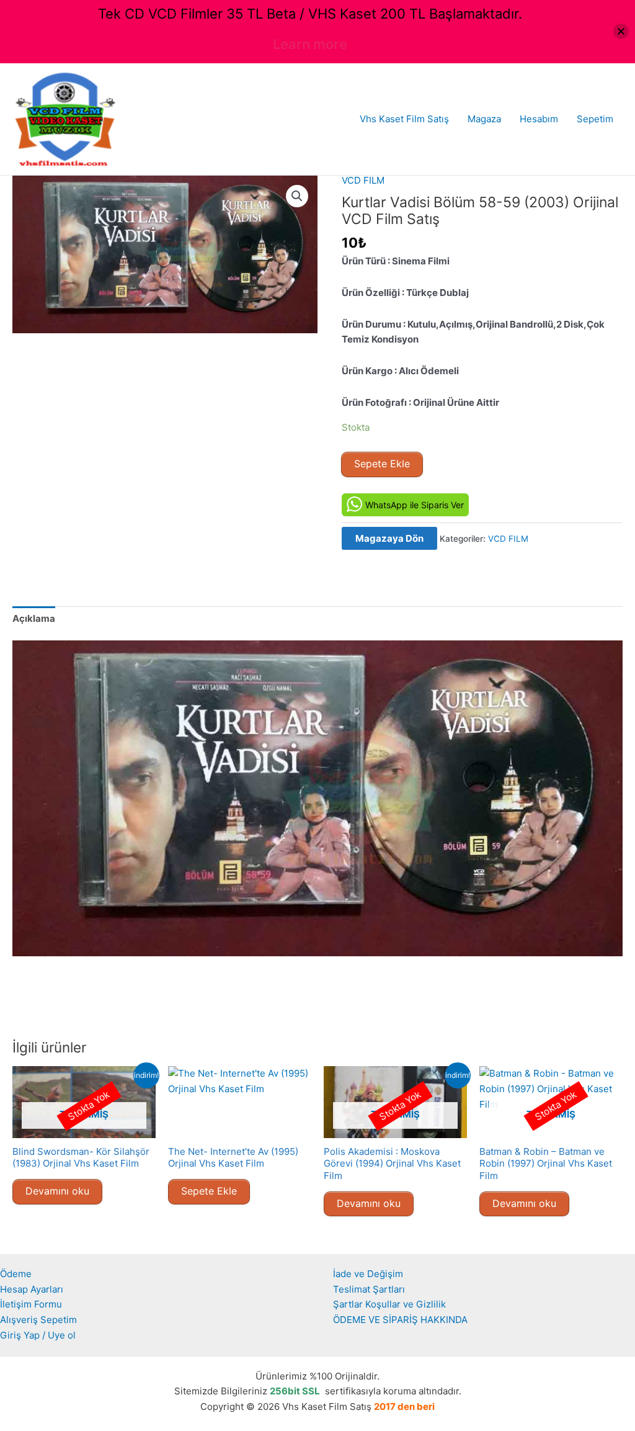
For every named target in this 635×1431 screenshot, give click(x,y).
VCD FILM (363, 180)
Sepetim (595, 119)
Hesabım (539, 119)
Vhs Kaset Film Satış (404, 119)
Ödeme (16, 1274)
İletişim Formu (31, 1304)
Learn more (310, 44)
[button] (297, 196)
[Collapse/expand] (621, 31)
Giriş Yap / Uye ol (38, 1335)
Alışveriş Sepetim (38, 1320)
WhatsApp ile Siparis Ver (414, 505)
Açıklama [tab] (33, 618)
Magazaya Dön (389, 538)
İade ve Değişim (368, 1274)
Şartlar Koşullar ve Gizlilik (389, 1304)
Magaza (484, 119)
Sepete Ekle (382, 463)
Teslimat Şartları (369, 1289)
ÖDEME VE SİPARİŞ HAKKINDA (400, 1320)
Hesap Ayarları (31, 1289)
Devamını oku (57, 1191)
